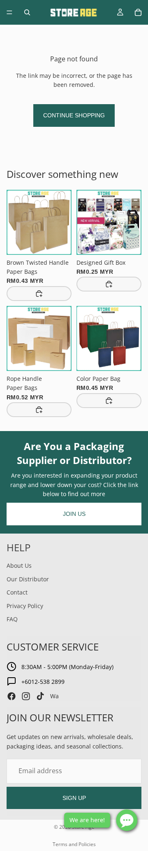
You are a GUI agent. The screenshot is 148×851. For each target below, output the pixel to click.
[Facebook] (11, 696)
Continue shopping (74, 115)
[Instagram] (26, 696)
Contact (17, 592)
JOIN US (74, 514)
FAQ (12, 619)
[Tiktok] (40, 696)
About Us (19, 565)
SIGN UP (74, 797)
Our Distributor (28, 579)
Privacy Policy (25, 605)
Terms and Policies (74, 844)
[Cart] (138, 12)
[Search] (27, 12)
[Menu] (9, 12)
